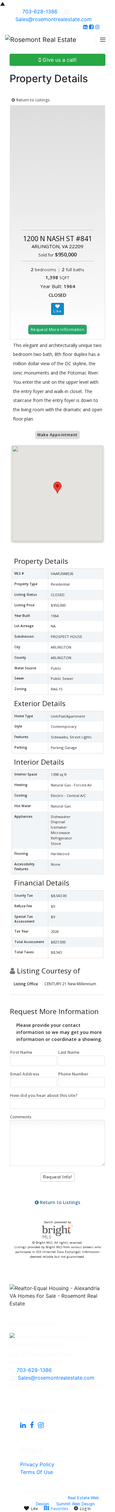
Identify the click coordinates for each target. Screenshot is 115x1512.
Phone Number (73, 1074)
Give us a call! (58, 60)
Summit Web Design (75, 1503)
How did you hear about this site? (44, 1095)
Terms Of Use (36, 1472)
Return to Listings (32, 100)
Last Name (69, 1052)
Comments (20, 1117)
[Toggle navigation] (103, 39)
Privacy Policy (37, 1464)
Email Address (24, 1074)
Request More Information (57, 329)
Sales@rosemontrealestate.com (53, 19)
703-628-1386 (39, 11)
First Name (21, 1052)
